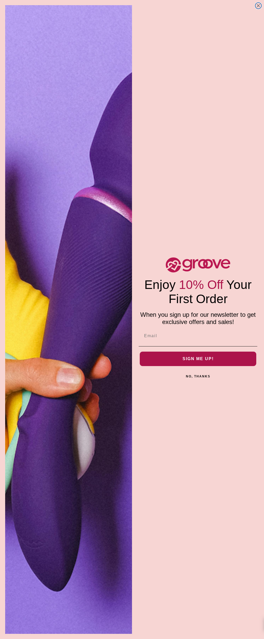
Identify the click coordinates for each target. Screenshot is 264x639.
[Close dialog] (258, 6)
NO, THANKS (198, 376)
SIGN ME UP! (198, 359)
